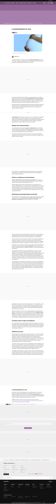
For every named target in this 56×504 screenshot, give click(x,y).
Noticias (5, 465)
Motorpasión (34, 485)
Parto (4, 467)
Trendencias (41, 485)
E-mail (16, 32)
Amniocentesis (33, 404)
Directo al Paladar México (27, 496)
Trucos (34, 23)
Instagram (50, 3)
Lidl (31, 23)
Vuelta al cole (12, 23)
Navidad (40, 23)
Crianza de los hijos (15, 469)
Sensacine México (20, 496)
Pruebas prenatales (26, 404)
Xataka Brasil (5, 497)
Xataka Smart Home (6, 489)
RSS (39, 473)
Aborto (21, 404)
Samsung (28, 23)
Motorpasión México (34, 496)
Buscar (50, 478)
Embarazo (16, 404)
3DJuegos (12, 485)
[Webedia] (50, 0)
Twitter (47, 3)
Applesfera (5, 488)
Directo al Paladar (27, 485)
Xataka (5, 485)
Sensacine (19, 485)
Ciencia (37, 23)
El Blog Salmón (48, 485)
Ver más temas (6, 474)
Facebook (45, 3)
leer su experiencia (37, 315)
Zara (21, 23)
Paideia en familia (22, 312)
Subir (50, 481)
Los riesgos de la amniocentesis (25, 399)
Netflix (15, 23)
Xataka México (5, 496)
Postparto (13, 467)
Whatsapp (25, 23)
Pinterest (44, 3)
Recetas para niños (6, 469)
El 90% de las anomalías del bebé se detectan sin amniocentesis (30, 400)
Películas (19, 23)
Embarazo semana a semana (24, 470)
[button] (17, 56)
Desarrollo (22, 467)
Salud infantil (14, 465)
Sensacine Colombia (20, 497)
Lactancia (22, 465)
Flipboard (48, 3)
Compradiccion (41, 488)
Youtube (51, 3)
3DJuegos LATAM (13, 496)
